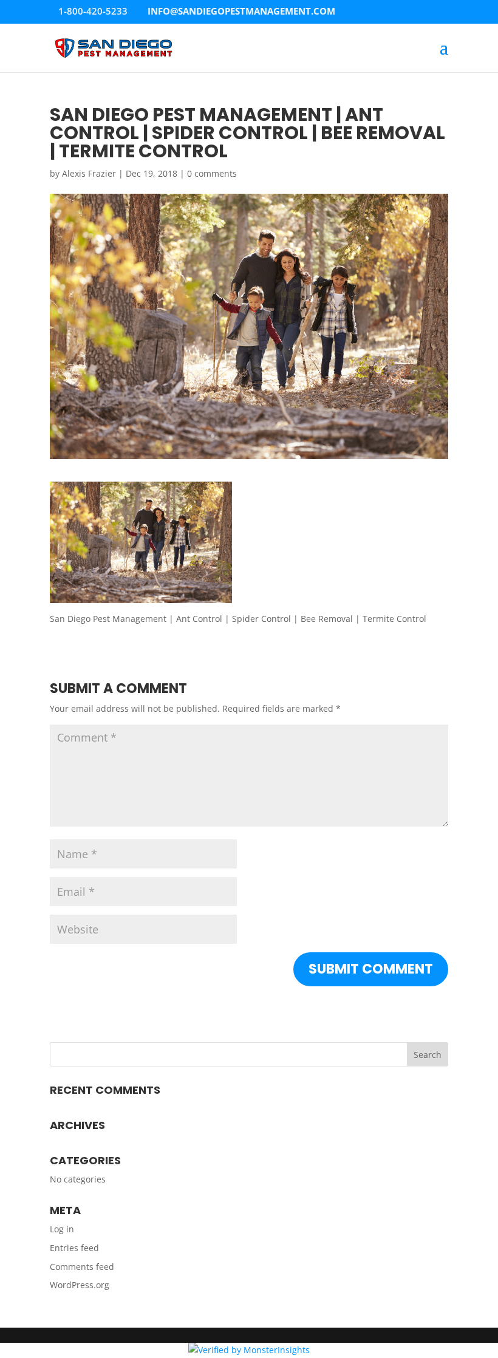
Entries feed (74, 1248)
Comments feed (82, 1266)
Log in (62, 1229)
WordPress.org (79, 1285)
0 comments (212, 173)
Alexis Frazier (89, 173)
